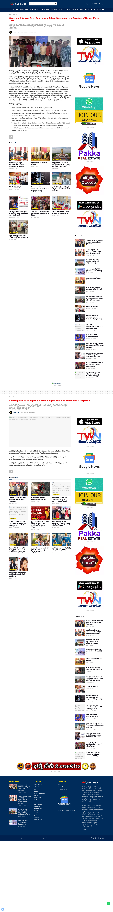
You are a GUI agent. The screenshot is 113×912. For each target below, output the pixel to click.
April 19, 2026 (13, 168)
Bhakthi (61, 9)
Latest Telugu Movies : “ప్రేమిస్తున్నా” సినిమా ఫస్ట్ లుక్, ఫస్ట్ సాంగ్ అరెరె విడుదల (61, 523)
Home (16, 9)
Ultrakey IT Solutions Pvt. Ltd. (57, 838)
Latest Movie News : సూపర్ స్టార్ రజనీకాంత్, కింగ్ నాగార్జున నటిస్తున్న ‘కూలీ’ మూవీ (39, 550)
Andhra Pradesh (35, 9)
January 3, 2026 (35, 192)
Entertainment (37, 797)
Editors (36, 795)
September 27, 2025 (57, 503)
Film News (54, 9)
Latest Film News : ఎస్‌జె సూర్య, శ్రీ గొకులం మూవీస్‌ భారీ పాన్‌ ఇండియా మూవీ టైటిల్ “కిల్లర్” (18, 550)
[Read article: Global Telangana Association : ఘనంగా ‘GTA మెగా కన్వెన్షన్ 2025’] (80, 327)
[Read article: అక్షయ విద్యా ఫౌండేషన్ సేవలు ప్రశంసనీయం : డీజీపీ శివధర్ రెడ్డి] (80, 271)
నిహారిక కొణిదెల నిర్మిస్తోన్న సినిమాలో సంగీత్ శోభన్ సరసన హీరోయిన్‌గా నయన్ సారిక (18, 574)
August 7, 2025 (35, 529)
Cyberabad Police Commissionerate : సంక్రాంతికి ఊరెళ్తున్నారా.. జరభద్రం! (40, 188)
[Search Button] (55, 3)
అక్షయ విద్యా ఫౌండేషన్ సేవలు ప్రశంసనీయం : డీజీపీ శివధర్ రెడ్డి (23, 822)
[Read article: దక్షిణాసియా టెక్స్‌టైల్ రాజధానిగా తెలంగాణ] (40, 154)
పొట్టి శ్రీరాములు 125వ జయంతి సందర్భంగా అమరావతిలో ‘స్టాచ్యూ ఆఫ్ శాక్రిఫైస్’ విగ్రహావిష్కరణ (61, 164)
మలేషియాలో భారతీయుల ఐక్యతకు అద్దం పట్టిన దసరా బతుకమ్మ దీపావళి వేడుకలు (40, 213)
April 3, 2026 (35, 166)
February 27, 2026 (14, 189)
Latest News (24, 9)
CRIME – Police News (39, 793)
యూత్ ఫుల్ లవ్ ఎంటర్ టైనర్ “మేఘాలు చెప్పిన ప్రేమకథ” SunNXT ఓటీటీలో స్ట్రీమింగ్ (93, 374)
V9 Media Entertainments (37, 838)
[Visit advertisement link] (89, 50)
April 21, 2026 (13, 503)
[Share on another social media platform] (11, 137)
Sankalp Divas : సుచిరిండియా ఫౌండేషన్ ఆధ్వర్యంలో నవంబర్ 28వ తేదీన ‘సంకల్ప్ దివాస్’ (18, 213)
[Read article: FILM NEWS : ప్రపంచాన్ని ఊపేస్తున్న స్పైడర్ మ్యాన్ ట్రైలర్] (80, 290)
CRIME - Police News (37, 183)
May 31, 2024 (24, 32)
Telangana (45, 9)
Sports (35, 815)
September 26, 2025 (14, 527)
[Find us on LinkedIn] (100, 10)
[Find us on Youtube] (91, 10)
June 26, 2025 (35, 554)
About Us (75, 9)
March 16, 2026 (56, 168)
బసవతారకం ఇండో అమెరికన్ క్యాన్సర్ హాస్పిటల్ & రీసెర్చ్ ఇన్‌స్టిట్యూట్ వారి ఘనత (93, 261)
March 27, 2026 (35, 501)
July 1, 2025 (56, 215)
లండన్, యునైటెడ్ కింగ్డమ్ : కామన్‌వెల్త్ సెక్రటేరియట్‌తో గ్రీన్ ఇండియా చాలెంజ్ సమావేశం (16, 164)
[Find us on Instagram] (97, 10)
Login (102, 3)
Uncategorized (38, 819)
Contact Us (83, 9)
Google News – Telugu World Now (66, 810)
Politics (36, 812)
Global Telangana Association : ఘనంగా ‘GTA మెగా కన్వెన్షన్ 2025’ (94, 326)
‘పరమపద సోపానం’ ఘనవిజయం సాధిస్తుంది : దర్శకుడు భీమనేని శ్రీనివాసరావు (94, 242)
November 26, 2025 (14, 217)
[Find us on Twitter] (94, 10)
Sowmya (16, 32)
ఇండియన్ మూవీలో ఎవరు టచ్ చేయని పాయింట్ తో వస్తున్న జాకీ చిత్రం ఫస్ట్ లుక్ (17, 523)
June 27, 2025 (13, 554)
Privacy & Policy (62, 789)
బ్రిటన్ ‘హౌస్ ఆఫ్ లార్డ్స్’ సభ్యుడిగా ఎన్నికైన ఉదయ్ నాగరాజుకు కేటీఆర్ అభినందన (61, 188)
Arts (35, 789)
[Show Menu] (10, 9)
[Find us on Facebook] (88, 10)
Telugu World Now (17, 838)
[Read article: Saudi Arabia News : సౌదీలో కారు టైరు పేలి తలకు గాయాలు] (61, 203)
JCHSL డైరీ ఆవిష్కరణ (15, 187)
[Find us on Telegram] (103, 10)
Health (68, 9)
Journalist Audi (38, 804)
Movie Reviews (38, 808)
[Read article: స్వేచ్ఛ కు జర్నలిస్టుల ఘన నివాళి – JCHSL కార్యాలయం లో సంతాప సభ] (18, 227)
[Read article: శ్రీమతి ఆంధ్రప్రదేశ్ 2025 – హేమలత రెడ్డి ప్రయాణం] (80, 337)
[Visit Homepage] (17, 4)
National (36, 810)
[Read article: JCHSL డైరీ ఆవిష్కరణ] (18, 178)
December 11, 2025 (57, 192)
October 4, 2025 (35, 217)
